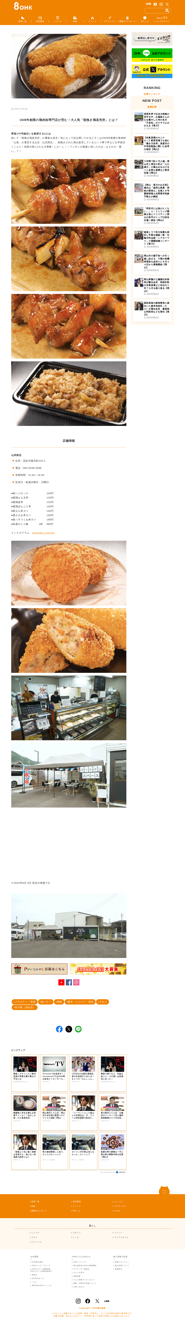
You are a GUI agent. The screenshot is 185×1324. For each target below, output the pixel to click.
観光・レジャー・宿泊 (81, 1001)
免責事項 (118, 1269)
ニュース (118, 1201)
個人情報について (122, 1265)
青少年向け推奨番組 (85, 1265)
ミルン (34, 1282)
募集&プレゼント (39, 1211)
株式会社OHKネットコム (42, 1285)
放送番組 (77, 1201)
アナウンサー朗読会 (81, 1269)
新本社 (34, 1275)
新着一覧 (35, 1201)
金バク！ (46, 1001)
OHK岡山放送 (37, 1262)
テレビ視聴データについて (84, 1280)
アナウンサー (120, 1206)
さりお (117, 1211)
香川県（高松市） (25, 1007)
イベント (77, 1206)
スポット (77, 1233)
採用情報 (76, 1276)
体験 (59, 1001)
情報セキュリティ (122, 1262)
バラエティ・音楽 (25, 1001)
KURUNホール (38, 1278)
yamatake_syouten (43, 532)
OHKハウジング (79, 1262)
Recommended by (108, 1172)
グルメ (103, 1001)
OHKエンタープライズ (41, 1265)
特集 (33, 1206)
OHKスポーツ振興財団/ (41, 1270)
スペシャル (36, 1242)
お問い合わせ (78, 1287)
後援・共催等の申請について (85, 1283)
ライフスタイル (121, 1237)
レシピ (76, 1237)
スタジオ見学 (78, 1273)
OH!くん (77, 1211)
